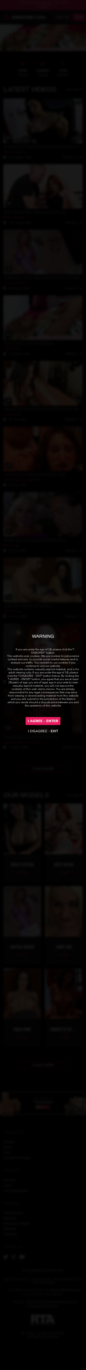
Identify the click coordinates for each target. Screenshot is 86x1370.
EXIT (54, 731)
